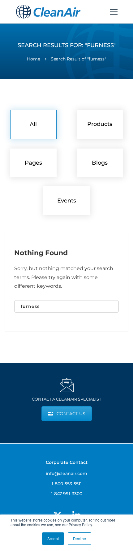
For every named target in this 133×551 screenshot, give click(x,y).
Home (33, 59)
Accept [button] (53, 538)
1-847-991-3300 (66, 493)
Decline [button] (79, 538)
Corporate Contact (67, 462)
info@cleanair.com (66, 473)
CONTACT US (71, 413)
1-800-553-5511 (67, 484)
